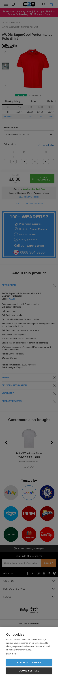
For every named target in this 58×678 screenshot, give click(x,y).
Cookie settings (29, 671)
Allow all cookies (29, 662)
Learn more (11, 654)
